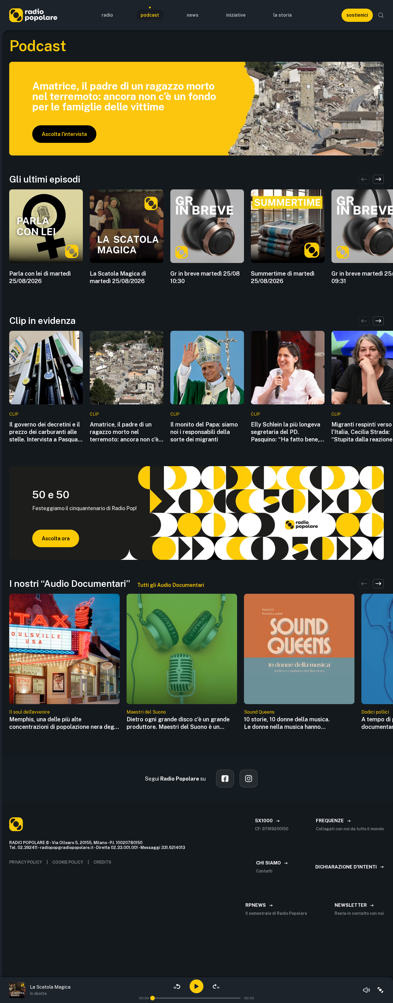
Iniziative (236, 15)
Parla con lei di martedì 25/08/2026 (40, 277)
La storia (282, 15)
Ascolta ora (56, 538)
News (193, 15)
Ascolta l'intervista (64, 134)
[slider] (152, 998)
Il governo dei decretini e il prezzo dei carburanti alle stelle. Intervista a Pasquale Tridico (45, 432)
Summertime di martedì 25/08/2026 (282, 277)
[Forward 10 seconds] (216, 986)
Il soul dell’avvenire (29, 712)
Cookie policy (67, 862)
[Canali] (380, 990)
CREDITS (102, 862)
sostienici (357, 15)
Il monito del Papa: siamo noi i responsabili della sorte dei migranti (204, 432)
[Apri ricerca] (381, 15)
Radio (107, 15)
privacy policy (25, 862)
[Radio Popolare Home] (33, 15)
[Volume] (366, 990)
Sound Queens (259, 712)
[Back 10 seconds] (176, 986)
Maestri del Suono (146, 712)
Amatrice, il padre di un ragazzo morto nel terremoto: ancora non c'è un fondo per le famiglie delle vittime (124, 432)
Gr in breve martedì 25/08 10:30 (205, 277)
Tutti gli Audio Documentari (170, 585)
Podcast (150, 15)
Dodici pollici (375, 712)
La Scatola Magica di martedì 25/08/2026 (118, 277)
